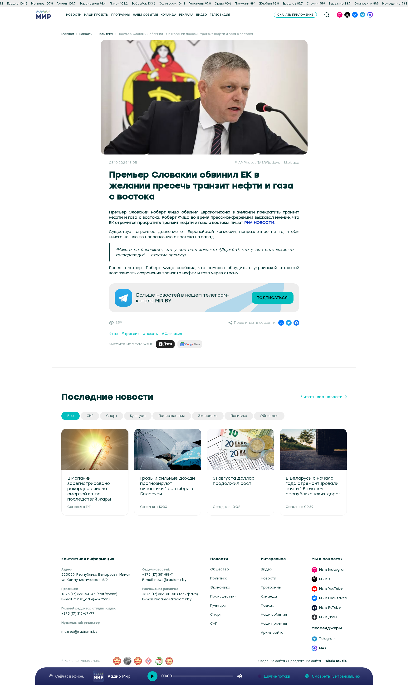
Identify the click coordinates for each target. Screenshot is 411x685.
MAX (322, 648)
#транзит (130, 334)
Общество (219, 569)
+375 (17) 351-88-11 (157, 575)
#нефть (150, 334)
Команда (269, 596)
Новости (86, 34)
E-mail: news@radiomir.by (164, 580)
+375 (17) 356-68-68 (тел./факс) (170, 594)
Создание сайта (271, 661)
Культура (218, 605)
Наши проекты (274, 624)
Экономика (220, 587)
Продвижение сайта (304, 661)
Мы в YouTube (330, 589)
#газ (113, 334)
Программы (271, 587)
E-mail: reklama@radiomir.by (166, 599)
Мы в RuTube (330, 608)
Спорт (216, 615)
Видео (266, 569)
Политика (105, 34)
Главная (67, 34)
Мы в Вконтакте (333, 598)
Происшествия (223, 596)
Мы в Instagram (333, 570)
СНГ (213, 624)
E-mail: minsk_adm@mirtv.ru (85, 599)
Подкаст (268, 605)
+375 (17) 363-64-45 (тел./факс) (89, 594)
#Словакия (171, 334)
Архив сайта (272, 633)
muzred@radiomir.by (79, 632)
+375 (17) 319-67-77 (77, 614)
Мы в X (324, 579)
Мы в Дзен (328, 617)
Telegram (327, 639)
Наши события (274, 615)
